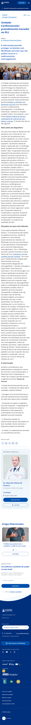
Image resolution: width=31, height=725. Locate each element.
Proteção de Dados (6, 700)
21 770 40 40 (7, 633)
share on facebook (2, 443)
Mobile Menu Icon (29, 2)
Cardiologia (7, 492)
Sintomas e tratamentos (9, 17)
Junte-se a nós (5, 617)
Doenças (4, 15)
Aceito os (13, 592)
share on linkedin (6, 443)
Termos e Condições (7, 691)
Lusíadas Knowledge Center (8, 615)
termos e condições (16, 592)
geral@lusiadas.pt (23, 633)
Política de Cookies (6, 697)
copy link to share (9, 443)
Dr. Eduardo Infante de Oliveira (11, 40)
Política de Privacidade (7, 694)
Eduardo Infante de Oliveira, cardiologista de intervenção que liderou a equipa (13, 118)
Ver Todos (16, 554)
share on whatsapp (13, 443)
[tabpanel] (15, 537)
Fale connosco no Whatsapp (16, 643)
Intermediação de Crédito (8, 703)
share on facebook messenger (16, 443)
